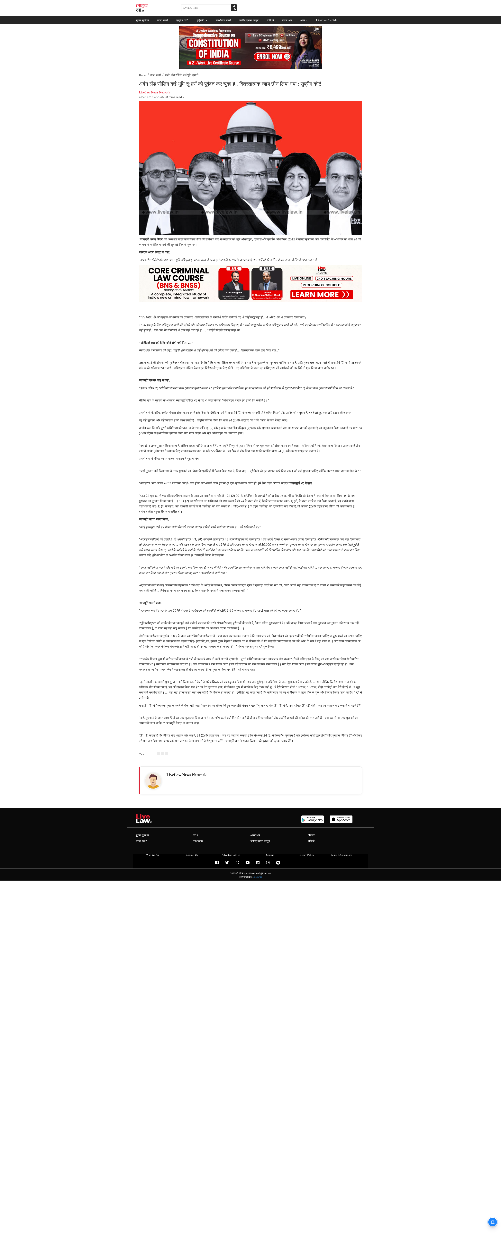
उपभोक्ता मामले (223, 20)
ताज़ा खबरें (155, 75)
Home (142, 75)
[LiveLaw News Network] (153, 781)
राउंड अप (287, 20)
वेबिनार (311, 835)
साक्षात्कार (198, 841)
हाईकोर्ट (201, 20)
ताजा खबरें (162, 20)
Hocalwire (257, 876)
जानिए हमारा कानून (249, 20)
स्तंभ (195, 835)
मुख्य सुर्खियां (142, 20)
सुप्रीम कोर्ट (182, 20)
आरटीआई (255, 835)
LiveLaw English (326, 20)
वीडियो (270, 20)
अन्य (302, 20)
